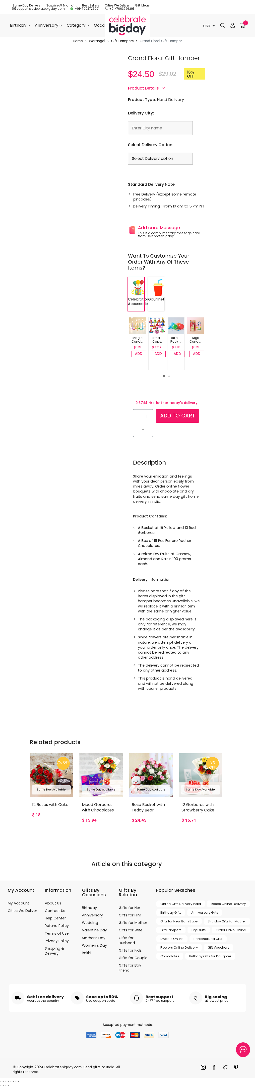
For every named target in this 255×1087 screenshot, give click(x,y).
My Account (18, 903)
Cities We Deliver (117, 5)
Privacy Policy (57, 940)
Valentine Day (94, 930)
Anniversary (47, 25)
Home (78, 41)
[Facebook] (215, 1068)
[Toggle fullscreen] (12, 1081)
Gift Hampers (122, 41)
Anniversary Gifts (204, 912)
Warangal (97, 41)
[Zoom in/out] (17, 1081)
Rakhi (86, 952)
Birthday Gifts (170, 912)
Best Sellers (90, 5)
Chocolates (169, 956)
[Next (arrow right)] (7, 1085)
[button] (164, 376)
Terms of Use (57, 933)
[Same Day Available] (51, 774)
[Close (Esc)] (2, 1081)
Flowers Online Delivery (179, 947)
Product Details (144, 88)
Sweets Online (172, 938)
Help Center (55, 918)
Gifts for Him (130, 915)
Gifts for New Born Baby (179, 921)
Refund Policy (57, 925)
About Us (53, 903)
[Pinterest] (237, 1068)
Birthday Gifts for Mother (227, 921)
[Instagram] (204, 1068)
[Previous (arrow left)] (2, 1085)
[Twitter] (226, 1068)
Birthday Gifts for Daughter (210, 956)
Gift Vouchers (218, 947)
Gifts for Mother (133, 922)
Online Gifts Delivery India (180, 903)
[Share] (7, 1081)
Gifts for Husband (127, 940)
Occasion (103, 25)
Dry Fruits (198, 930)
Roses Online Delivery (228, 903)
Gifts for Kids (130, 950)
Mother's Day (93, 937)
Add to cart (177, 415)
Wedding (90, 922)
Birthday (18, 25)
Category (76, 25)
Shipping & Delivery (54, 951)
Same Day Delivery (26, 5)
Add (138, 353)
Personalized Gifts (208, 938)
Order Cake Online (231, 930)
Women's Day (94, 945)
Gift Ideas (142, 5)
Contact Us (55, 910)
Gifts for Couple (133, 957)
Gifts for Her (129, 907)
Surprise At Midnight (61, 5)
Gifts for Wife (130, 930)
